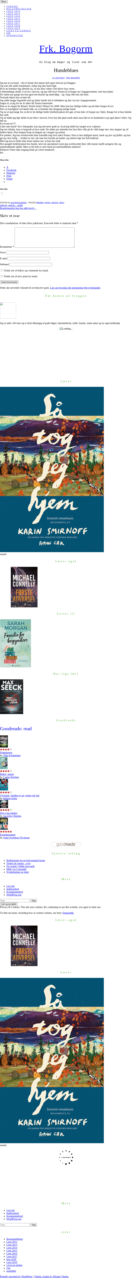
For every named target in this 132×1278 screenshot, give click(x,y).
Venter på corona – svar (18, 863)
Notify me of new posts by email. (21, 276)
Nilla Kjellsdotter (12, 755)
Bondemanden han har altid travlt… (18, 208)
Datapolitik (68, 913)
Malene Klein (10, 798)
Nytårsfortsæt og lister (17, 872)
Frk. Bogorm (66, 48)
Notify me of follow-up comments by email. (26, 270)
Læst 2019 (13, 28)
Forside (12, 6)
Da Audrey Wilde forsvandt (20, 866)
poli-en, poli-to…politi (11, 205)
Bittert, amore (7, 774)
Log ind (10, 886)
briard (39, 203)
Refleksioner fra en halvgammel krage (25, 860)
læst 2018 (13, 26)
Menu (3, 1)
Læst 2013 (13, 14)
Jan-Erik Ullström (12, 816)
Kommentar (7, 246)
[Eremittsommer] (4, 828)
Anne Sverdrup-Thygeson (16, 837)
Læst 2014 (13, 16)
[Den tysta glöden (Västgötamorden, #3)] (4, 807)
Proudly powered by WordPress (16, 1276)
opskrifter (14, 35)
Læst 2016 (13, 21)
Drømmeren (6, 752)
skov (61, 203)
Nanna (54, 203)
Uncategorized (18, 203)
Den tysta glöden (8, 813)
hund (47, 203)
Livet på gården (18, 31)
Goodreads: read (16, 728)
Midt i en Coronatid (16, 869)
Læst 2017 (13, 23)
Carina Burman (11, 777)
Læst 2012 (13, 11)
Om (8, 33)
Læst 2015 (13, 18)
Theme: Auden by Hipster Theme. (51, 1276)
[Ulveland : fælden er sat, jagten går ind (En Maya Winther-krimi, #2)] (4, 789)
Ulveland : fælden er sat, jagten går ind (19, 795)
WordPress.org (13, 894)
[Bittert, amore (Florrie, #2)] (4, 768)
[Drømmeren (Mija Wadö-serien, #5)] (4, 746)
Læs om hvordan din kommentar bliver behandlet (75, 287)
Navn (3, 252)
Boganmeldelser (19, 9)
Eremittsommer (7, 834)
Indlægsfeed (12, 889)
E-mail (3, 258)
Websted (4, 264)
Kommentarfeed (14, 892)
